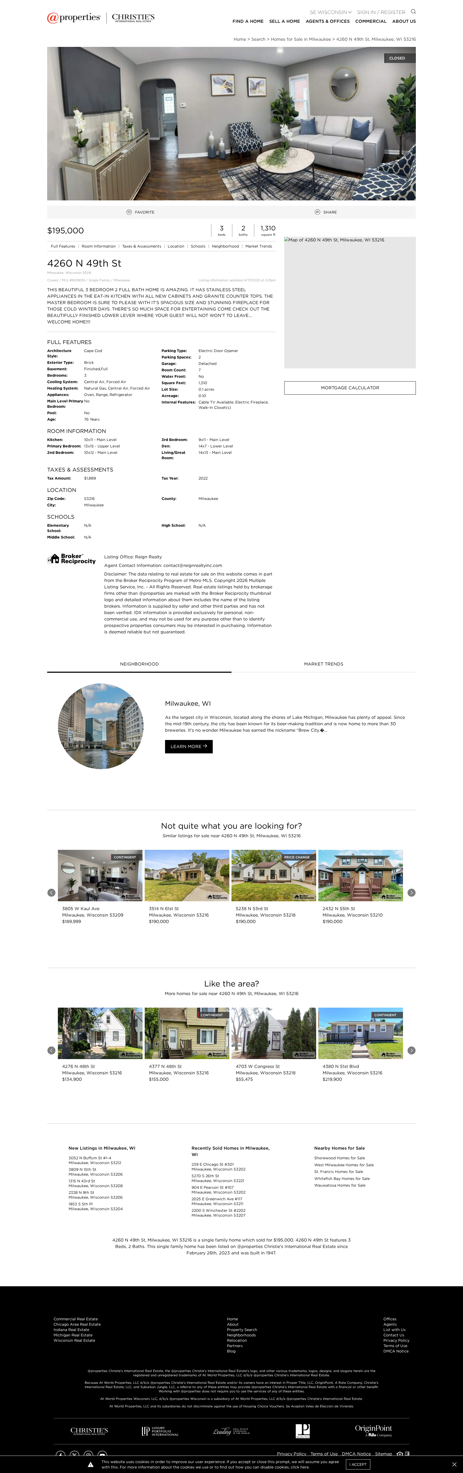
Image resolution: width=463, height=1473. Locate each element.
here (304, 1467)
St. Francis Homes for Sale (338, 1171)
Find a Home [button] (248, 21)
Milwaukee (122, 280)
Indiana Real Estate (71, 1330)
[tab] (139, 665)
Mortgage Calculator (350, 387)
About (233, 1324)
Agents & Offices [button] (328, 21)
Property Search (242, 1330)
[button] (350, 302)
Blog (231, 1351)
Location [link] (176, 246)
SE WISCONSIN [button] (328, 12)
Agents (390, 1324)
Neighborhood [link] (226, 246)
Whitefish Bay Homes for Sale (342, 1178)
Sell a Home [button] (284, 21)
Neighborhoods (241, 1335)
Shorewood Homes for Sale (339, 1158)
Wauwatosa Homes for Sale (339, 1185)
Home (232, 1319)
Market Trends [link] (258, 246)
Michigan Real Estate (73, 1335)
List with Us (394, 1330)
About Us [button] (404, 21)
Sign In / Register (381, 12)
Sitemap (383, 1453)
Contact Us (393, 1335)
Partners (235, 1346)
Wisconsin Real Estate (74, 1340)
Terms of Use (395, 1346)
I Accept (358, 1464)
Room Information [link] (99, 246)
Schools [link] (199, 246)
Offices (390, 1319)
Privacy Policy (396, 1340)
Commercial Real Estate (76, 1319)
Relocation (237, 1340)
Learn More (187, 746)
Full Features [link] (63, 246)
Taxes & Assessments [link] (142, 246)
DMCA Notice (396, 1351)
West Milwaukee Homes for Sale (344, 1165)
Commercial (371, 21)
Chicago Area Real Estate (77, 1324)
